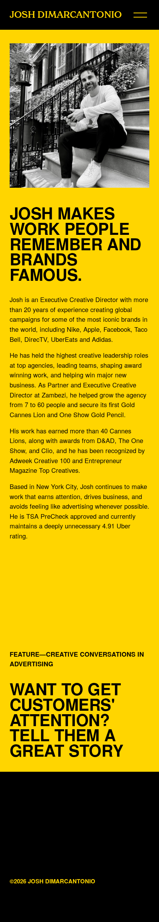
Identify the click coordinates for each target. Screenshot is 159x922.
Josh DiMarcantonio (66, 14)
